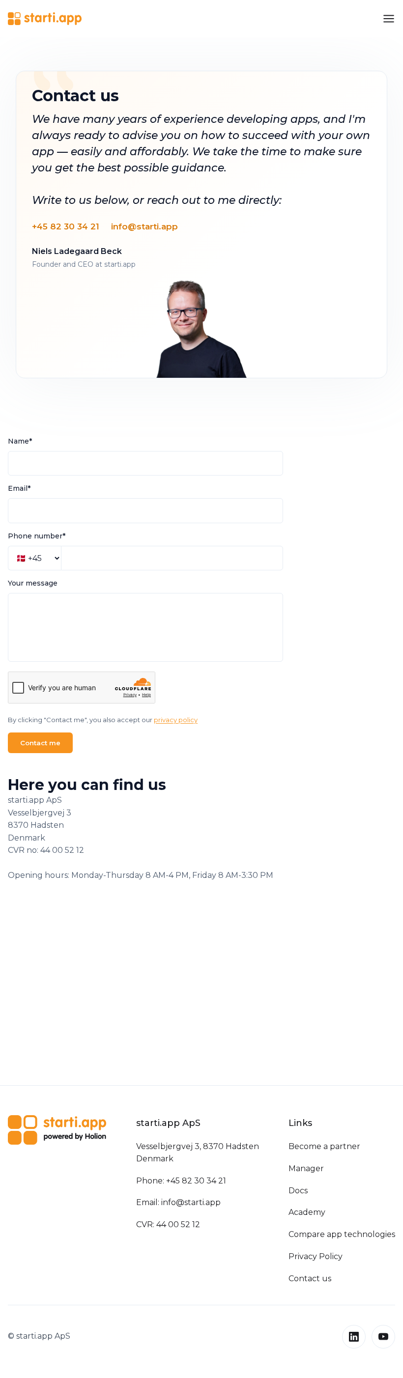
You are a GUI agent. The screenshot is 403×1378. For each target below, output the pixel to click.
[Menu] (388, 18)
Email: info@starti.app (178, 1202)
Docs (298, 1190)
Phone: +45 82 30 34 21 (181, 1180)
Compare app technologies (341, 1234)
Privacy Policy (315, 1256)
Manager (306, 1168)
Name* (20, 441)
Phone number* (36, 536)
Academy (306, 1212)
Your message (33, 583)
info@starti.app (144, 226)
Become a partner (324, 1146)
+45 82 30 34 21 (65, 226)
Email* (19, 488)
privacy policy (176, 720)
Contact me (40, 743)
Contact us (309, 1278)
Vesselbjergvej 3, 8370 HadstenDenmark (197, 1152)
